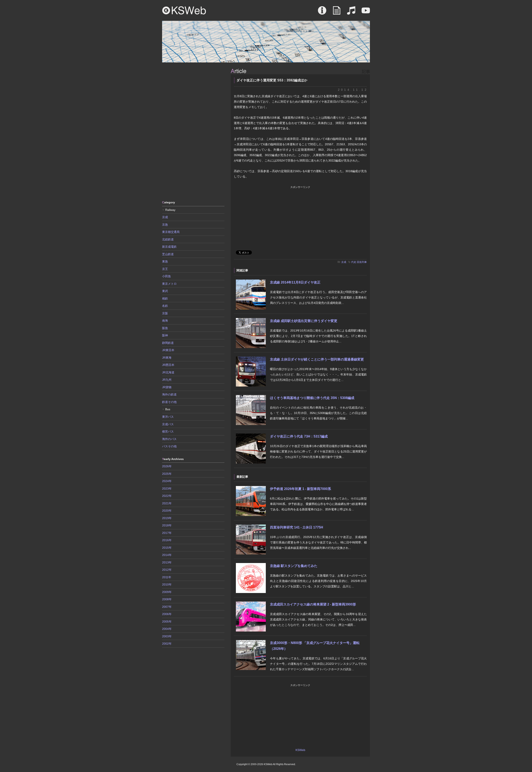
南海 (165, 320)
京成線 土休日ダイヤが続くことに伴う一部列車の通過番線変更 (317, 359)
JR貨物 (166, 387)
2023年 (167, 488)
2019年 (167, 518)
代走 (353, 262)
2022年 (167, 495)
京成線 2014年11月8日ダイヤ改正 (295, 282)
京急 (165, 224)
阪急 (165, 328)
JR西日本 (168, 365)
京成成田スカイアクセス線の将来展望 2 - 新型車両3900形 (313, 604)
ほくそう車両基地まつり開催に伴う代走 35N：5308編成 (312, 398)
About (322, 12)
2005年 (167, 621)
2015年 (167, 547)
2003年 (167, 636)
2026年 (167, 466)
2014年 (167, 555)
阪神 (165, 335)
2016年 (167, 540)
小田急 (166, 276)
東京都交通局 (171, 232)
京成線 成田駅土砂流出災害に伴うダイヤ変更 (303, 321)
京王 (165, 269)
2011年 (166, 577)
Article (336, 12)
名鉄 (165, 305)
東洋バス (168, 416)
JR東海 (166, 357)
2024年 (167, 481)
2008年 (167, 599)
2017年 (167, 533)
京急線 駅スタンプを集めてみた (293, 566)
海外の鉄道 (169, 394)
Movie (366, 12)
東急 (165, 261)
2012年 (167, 569)
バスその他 (169, 446)
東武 (165, 291)
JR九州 (166, 379)
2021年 (167, 503)
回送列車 (362, 262)
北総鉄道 (168, 239)
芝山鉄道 (168, 254)
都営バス (168, 431)
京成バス (168, 424)
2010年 (167, 584)
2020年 (167, 510)
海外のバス (169, 439)
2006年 (167, 614)
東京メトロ (169, 283)
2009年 (167, 592)
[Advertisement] (193, 131)
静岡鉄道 (168, 342)
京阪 (165, 313)
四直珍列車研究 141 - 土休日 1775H (296, 527)
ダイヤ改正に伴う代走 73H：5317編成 (299, 436)
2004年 (167, 628)
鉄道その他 (169, 402)
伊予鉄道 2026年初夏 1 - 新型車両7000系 (300, 489)
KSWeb (184, 10)
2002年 (167, 643)
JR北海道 (168, 372)
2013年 (167, 562)
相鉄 (165, 298)
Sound (351, 12)
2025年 (167, 473)
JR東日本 (168, 350)
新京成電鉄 (169, 246)
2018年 (167, 525)
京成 (343, 262)
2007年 (167, 606)
